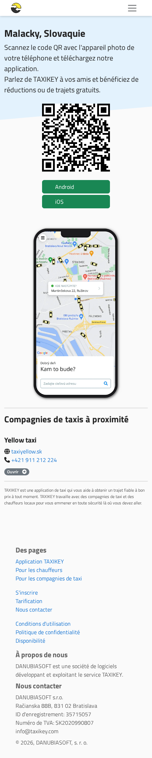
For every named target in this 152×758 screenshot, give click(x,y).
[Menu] (132, 8)
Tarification (29, 601)
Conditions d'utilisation (43, 623)
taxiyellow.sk (26, 451)
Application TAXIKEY (40, 561)
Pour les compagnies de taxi (49, 578)
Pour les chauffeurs (39, 570)
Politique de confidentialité (48, 632)
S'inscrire (27, 592)
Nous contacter (34, 609)
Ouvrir (13, 471)
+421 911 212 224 (34, 460)
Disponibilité (30, 640)
